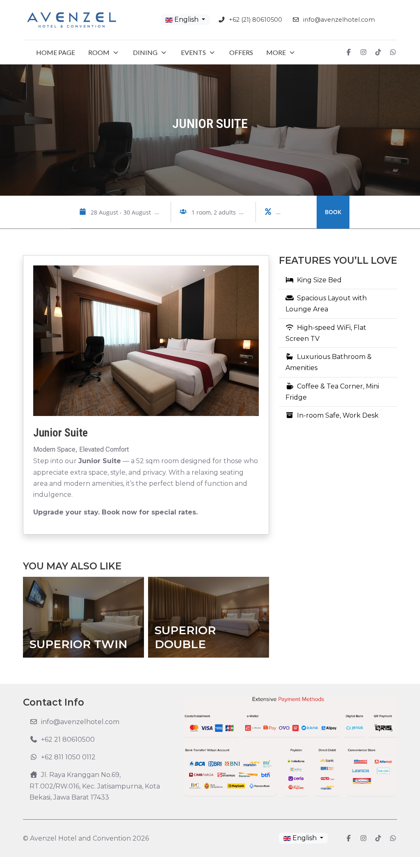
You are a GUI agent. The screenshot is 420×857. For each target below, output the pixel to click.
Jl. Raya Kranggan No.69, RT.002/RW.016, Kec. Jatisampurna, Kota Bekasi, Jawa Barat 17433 (95, 786)
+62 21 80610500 (68, 739)
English (186, 19)
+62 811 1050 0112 (68, 757)
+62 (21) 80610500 (255, 19)
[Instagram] (363, 52)
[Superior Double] (120, 617)
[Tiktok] (378, 52)
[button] (104, 52)
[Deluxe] (245, 617)
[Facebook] (349, 52)
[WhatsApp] (393, 52)
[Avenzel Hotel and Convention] (71, 20)
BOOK (333, 212)
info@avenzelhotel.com (339, 19)
